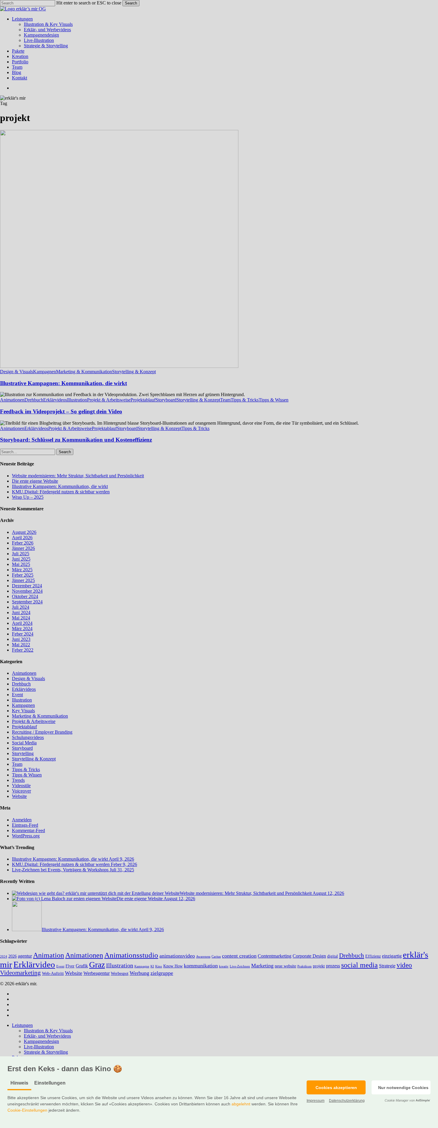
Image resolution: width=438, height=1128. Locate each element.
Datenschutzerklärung (347, 1101)
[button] (336, 1087)
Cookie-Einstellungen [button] (27, 1110)
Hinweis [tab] (19, 1082)
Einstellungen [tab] (50, 1082)
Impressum (315, 1101)
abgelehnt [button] (241, 1104)
